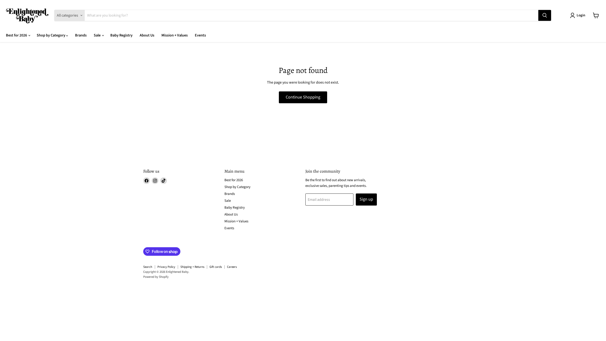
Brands (81, 35)
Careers (232, 267)
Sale (97, 35)
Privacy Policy (166, 267)
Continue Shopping (303, 97)
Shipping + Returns (192, 267)
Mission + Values (174, 35)
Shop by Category (51, 35)
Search (147, 267)
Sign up (366, 199)
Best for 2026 (17, 35)
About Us (147, 35)
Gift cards (215, 267)
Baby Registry (121, 35)
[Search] (544, 15)
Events (200, 35)
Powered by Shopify (156, 277)
